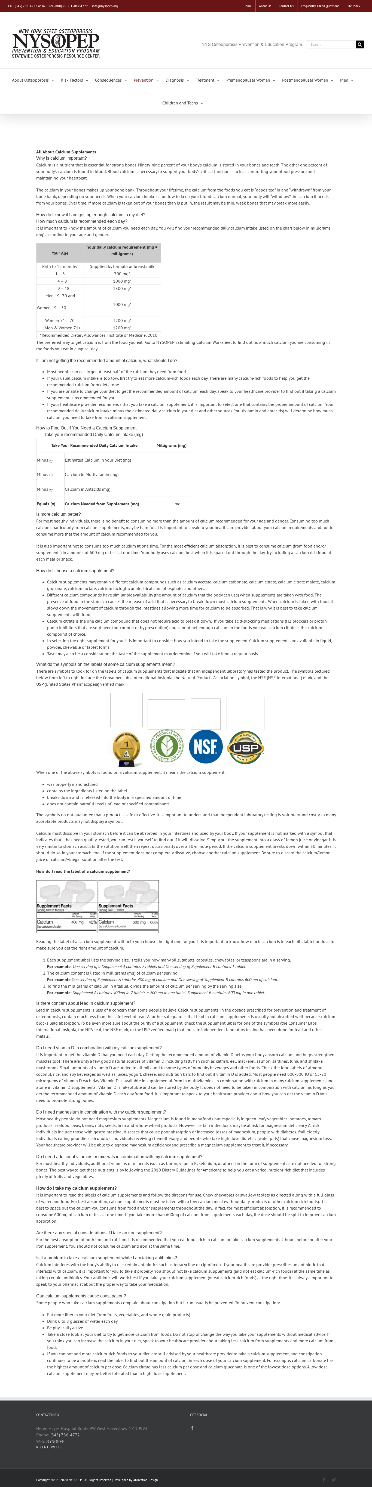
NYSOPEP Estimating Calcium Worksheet (194, 342)
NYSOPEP (55, 1441)
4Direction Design (145, 1480)
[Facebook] (192, 1428)
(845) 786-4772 (65, 1434)
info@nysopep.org (105, 6)
